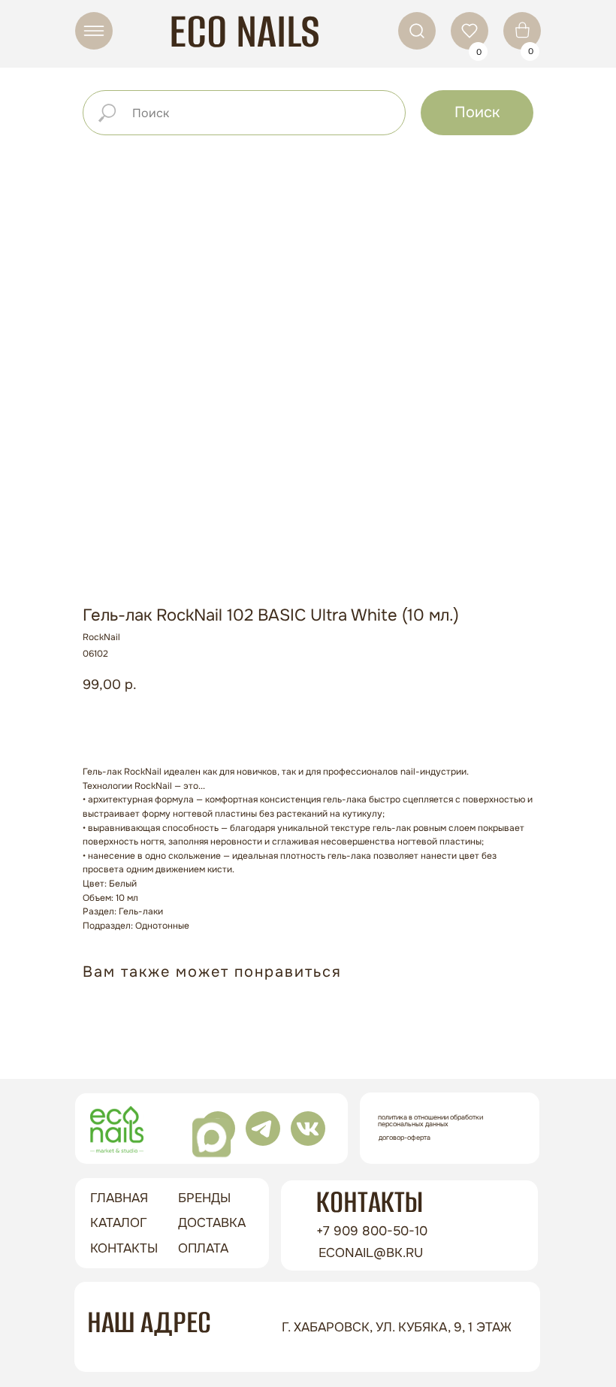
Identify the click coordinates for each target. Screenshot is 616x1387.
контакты (124, 1248)
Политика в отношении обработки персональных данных (430, 1121)
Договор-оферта (404, 1137)
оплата (203, 1248)
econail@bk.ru (371, 1253)
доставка (212, 1223)
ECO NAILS (244, 31)
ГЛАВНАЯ (119, 1198)
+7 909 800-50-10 (371, 1231)
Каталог (118, 1223)
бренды (204, 1198)
